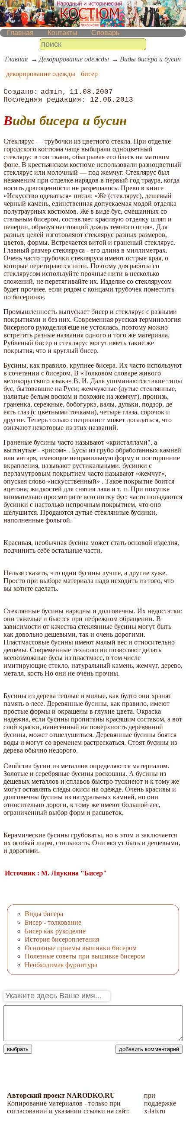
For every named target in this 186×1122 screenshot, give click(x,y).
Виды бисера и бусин (150, 59)
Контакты (62, 32)
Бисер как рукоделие (55, 931)
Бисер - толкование (53, 922)
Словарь (105, 32)
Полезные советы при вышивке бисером (85, 956)
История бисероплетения (62, 939)
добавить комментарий (149, 1049)
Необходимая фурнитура (61, 964)
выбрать (18, 1049)
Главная (20, 32)
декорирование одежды (40, 73)
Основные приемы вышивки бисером (81, 948)
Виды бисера (44, 913)
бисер (89, 73)
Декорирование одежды (74, 59)
